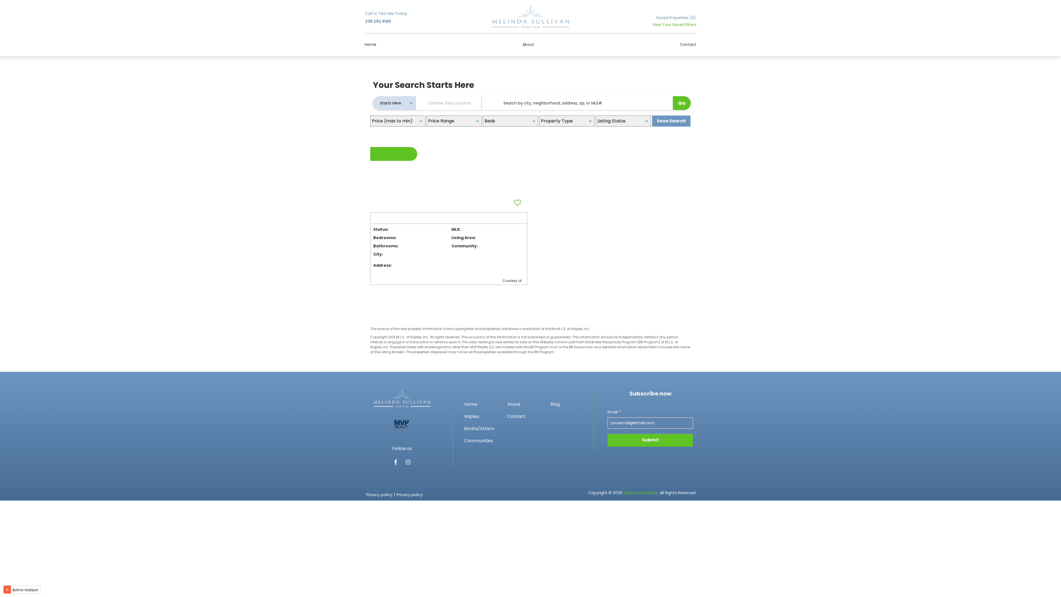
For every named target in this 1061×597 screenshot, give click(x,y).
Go (682, 103)
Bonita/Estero (479, 428)
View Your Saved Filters (674, 24)
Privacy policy (379, 495)
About (528, 44)
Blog (555, 404)
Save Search (671, 121)
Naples (471, 416)
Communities (478, 441)
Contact (688, 44)
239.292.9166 (378, 21)
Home (370, 44)
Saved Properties (676, 17)
